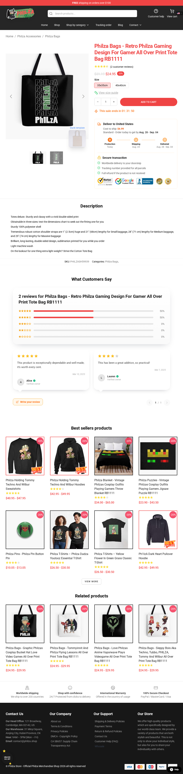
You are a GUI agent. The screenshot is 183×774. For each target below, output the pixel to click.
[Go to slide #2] (56, 157)
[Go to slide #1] (37, 157)
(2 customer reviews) (121, 66)
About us (56, 721)
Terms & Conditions (61, 726)
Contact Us (101, 736)
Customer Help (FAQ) (106, 741)
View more (91, 581)
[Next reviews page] (167, 402)
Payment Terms (103, 726)
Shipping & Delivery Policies (110, 721)
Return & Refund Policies (108, 731)
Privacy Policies (59, 731)
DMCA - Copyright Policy (64, 736)
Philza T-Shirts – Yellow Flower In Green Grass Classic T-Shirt (113, 558)
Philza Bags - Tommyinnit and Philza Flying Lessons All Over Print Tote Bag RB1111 (69, 652)
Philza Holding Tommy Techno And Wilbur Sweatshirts (20, 484)
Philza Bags (52, 36)
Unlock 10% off (7, 758)
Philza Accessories (29, 36)
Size (96, 79)
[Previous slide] (11, 96)
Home (9, 36)
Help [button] (176, 769)
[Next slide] (83, 96)
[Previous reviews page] (149, 402)
